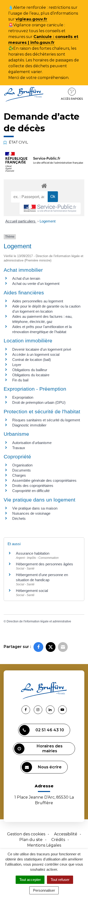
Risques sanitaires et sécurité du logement (46, 420)
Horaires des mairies (50, 748)
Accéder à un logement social (35, 354)
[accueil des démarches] (44, 185)
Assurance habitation (32, 553)
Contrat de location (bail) (31, 359)
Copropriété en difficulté (31, 491)
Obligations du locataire (30, 375)
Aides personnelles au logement (37, 301)
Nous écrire (50, 767)
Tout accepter (30, 880)
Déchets (19, 518)
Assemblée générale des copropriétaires (44, 480)
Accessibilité (65, 834)
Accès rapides (72, 98)
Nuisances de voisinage (31, 513)
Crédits (58, 839)
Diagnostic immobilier (29, 425)
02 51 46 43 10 (49, 730)
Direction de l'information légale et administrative (39, 621)
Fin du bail (20, 380)
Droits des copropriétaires (32, 485)
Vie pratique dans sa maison (34, 508)
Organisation (22, 465)
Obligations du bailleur (29, 370)
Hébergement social (32, 591)
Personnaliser (44, 890)
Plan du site (31, 839)
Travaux (18, 448)
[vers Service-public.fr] (50, 208)
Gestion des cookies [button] (26, 834)
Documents (21, 470)
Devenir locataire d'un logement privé (41, 349)
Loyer (16, 365)
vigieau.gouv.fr (31, 19)
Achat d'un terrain (26, 278)
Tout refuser (60, 880)
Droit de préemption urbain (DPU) (39, 402)
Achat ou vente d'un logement (35, 283)
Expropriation (22, 397)
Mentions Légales (44, 845)
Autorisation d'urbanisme (32, 443)
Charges (19, 475)
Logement (47, 221)
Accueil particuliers (20, 221)
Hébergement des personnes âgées (44, 564)
